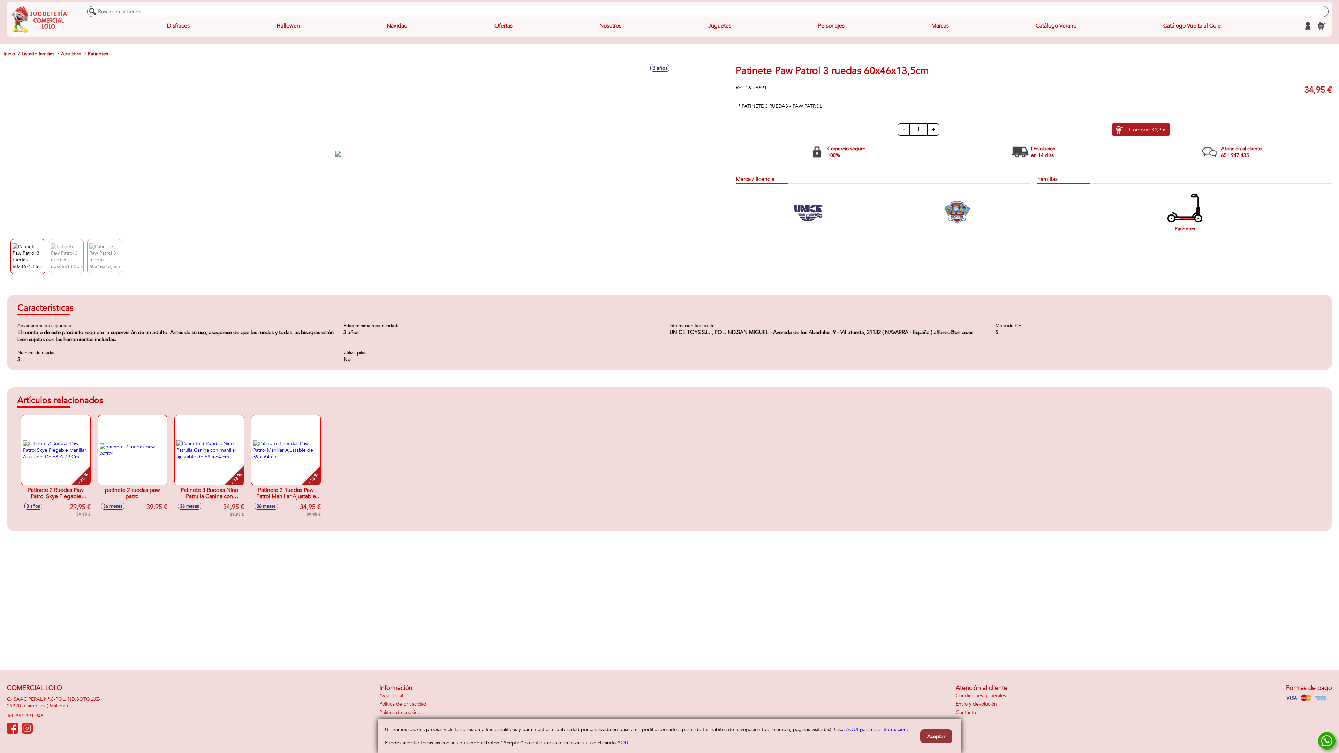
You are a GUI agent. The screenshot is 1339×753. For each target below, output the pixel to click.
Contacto (966, 712)
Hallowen (288, 26)
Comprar (1148, 129)
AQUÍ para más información (876, 729)
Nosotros (610, 26)
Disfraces (178, 26)
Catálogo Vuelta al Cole (1192, 26)
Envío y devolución (976, 704)
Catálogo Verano (1056, 26)
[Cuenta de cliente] (1308, 26)
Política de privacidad (402, 704)
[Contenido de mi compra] (1322, 26)
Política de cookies (399, 712)
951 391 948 (30, 716)
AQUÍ (623, 742)
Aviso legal (391, 695)
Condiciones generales (981, 695)
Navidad (397, 26)
